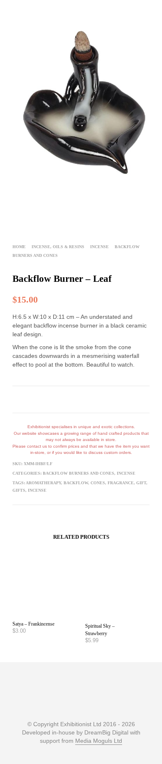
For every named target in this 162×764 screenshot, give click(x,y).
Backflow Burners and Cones (78, 473)
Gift (141, 483)
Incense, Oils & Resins (58, 246)
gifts (18, 490)
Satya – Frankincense (33, 624)
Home (19, 246)
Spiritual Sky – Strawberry (100, 629)
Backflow (76, 483)
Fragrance (121, 483)
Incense (99, 246)
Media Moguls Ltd (98, 741)
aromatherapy (43, 483)
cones (98, 483)
